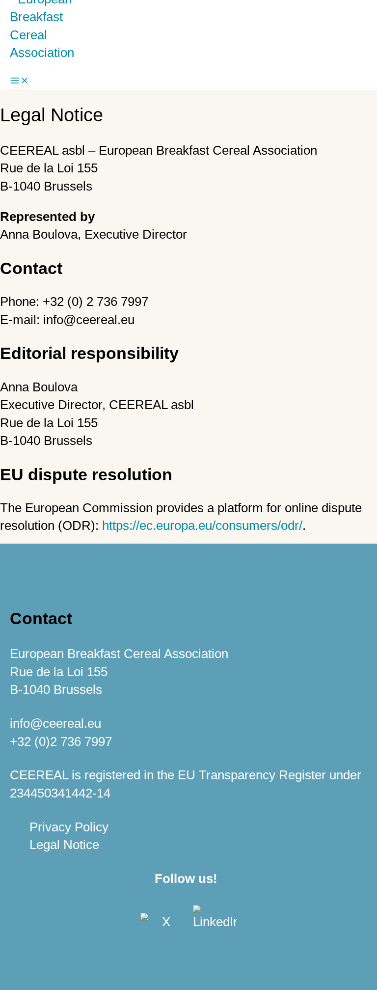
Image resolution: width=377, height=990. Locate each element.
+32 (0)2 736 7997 (61, 741)
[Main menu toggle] (19, 81)
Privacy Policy (68, 827)
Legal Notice (64, 844)
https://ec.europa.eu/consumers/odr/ (202, 525)
